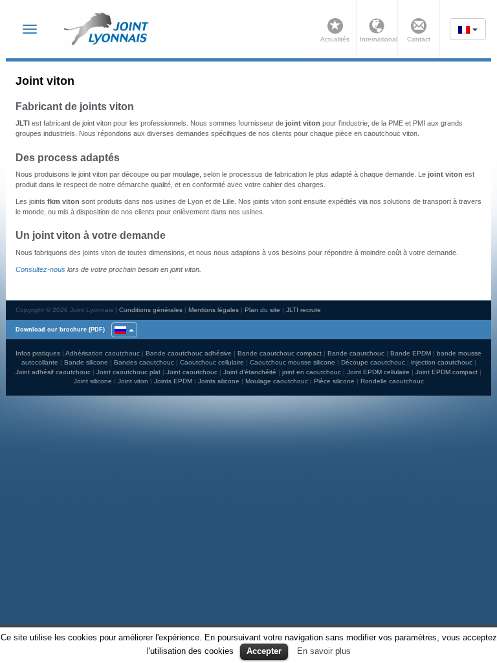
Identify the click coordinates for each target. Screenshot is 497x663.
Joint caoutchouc (191, 372)
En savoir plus (324, 651)
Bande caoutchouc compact (279, 353)
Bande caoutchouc (355, 353)
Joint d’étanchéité (249, 372)
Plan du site (262, 309)
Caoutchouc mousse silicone (292, 362)
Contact (418, 39)
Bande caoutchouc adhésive (189, 353)
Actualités (334, 39)
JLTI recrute (303, 309)
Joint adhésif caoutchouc (53, 372)
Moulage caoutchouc (276, 381)
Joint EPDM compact (446, 372)
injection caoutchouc (441, 362)
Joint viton (133, 381)
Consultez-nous (40, 269)
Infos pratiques (38, 353)
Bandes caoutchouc (144, 362)
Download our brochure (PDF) (60, 329)
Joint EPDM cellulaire (378, 372)
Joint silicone (93, 381)
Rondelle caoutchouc (392, 381)
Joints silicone (218, 381)
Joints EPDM (173, 381)
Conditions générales (150, 309)
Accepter (264, 651)
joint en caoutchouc (311, 372)
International (377, 39)
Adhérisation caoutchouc (102, 353)
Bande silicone (86, 362)
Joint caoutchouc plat (128, 372)
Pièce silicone (334, 381)
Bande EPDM (410, 353)
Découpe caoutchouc (373, 362)
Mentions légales (213, 309)
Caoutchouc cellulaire (212, 362)
